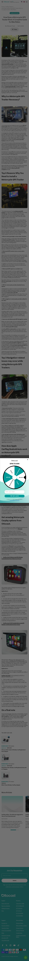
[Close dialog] (27, 459)
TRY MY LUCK (14, 496)
